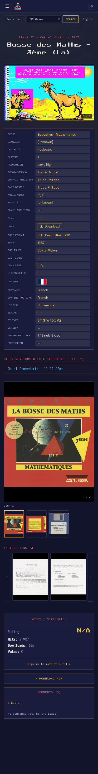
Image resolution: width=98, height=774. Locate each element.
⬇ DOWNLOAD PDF (49, 678)
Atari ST (26, 37)
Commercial (46, 305)
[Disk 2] (36, 523)
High (49, 165)
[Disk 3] (59, 523)
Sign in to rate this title (49, 664)
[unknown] (45, 142)
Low (41, 165)
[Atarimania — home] (17, 6)
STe (46, 320)
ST (40, 320)
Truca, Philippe (48, 180)
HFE (40, 235)
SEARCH (71, 19)
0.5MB (56, 320)
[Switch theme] (91, 6)
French (43, 290)
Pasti (49, 235)
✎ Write (14, 703)
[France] (42, 282)
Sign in (88, 19)
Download (52, 226)
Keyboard (45, 149)
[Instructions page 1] (30, 577)
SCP (67, 235)
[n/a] (41, 265)
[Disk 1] (14, 523)
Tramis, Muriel (48, 172)
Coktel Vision (47, 250)
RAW (58, 235)
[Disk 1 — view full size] (49, 442)
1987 (41, 243)
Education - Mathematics (57, 135)
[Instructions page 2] (68, 577)
